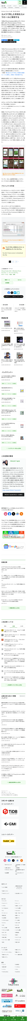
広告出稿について (19, 893)
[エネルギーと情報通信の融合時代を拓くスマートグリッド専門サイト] (7, 1007)
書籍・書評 (4, 966)
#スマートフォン (4, 274)
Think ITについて (5, 893)
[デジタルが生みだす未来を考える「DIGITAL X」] (19, 1012)
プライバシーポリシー (9, 869)
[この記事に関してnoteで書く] (18, 292)
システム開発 (18, 908)
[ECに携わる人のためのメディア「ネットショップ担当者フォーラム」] (19, 1007)
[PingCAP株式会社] (10, 811)
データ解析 (18, 920)
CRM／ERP (18, 922)
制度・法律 (18, 942)
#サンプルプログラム (13, 272)
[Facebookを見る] (9, 860)
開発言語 (4, 915)
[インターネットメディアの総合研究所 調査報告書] (19, 996)
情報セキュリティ (5, 954)
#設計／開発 (12, 274)
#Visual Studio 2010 (6, 271)
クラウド (3, 905)
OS (3, 910)
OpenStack (17, 7)
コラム (17, 969)
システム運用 (18, 930)
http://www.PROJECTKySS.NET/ (12, 490)
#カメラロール (4, 272)
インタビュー (18, 966)
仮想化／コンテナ (19, 905)
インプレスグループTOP (19, 873)
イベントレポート (24, 7)
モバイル (4, 922)
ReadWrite (18, 971)
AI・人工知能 (4, 7)
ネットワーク (21, 5)
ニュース (4, 964)
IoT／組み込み (5, 908)
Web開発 (4, 917)
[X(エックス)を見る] (13, 860)
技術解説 (17, 964)
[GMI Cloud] (10, 824)
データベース (4, 913)
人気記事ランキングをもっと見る (14, 685)
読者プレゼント (5, 891)
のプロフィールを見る (13, 494)
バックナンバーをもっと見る (14, 448)
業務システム (18, 949)
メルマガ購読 (4, 887)
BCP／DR (4, 932)
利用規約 (18, 867)
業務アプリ (18, 917)
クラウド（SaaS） (5, 920)
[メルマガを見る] (5, 860)
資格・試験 (4, 937)
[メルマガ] (5, 514)
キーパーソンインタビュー (7, 952)
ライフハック (18, 939)
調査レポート (18, 952)
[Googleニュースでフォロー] (17, 860)
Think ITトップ (4, 790)
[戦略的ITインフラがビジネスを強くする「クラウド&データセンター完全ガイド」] (7, 991)
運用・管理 (18, 927)
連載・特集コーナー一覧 (5, 792)
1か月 (21, 626)
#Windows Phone (16, 271)
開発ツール (18, 915)
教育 (3, 942)
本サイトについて (8, 864)
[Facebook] (9, 514)
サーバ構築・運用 (19, 954)
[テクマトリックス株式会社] (8, 841)
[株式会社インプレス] (13, 982)
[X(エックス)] (13, 514)
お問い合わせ (7, 867)
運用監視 (17, 932)
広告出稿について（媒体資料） (20, 865)
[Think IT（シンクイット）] (11, 854)
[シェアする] (9, 292)
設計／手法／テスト (19, 913)
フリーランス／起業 (6, 939)
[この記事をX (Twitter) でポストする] (12, 292)
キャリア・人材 (18, 937)
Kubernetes (10, 7)
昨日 (5, 626)
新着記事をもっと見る (14, 608)
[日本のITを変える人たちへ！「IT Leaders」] (19, 1001)
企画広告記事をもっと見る (15, 782)
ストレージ (18, 903)
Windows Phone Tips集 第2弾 (7, 793)
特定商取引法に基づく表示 (20, 870)
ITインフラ (9, 5)
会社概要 (7, 872)
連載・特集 (3, 5)
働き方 (17, 934)
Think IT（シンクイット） (6, 2)
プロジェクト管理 (5, 930)
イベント (4, 969)
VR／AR (17, 925)
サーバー (15, 5)
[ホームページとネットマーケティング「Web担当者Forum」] (7, 996)
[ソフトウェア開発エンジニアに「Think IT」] (19, 991)
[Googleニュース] (17, 514)
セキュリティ (4, 934)
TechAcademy (5, 971)
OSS (3, 925)
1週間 (13, 626)
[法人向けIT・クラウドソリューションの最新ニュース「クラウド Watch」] (7, 1001)
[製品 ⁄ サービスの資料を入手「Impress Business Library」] (7, 1012)
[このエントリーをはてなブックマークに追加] (15, 292)
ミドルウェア (18, 910)
